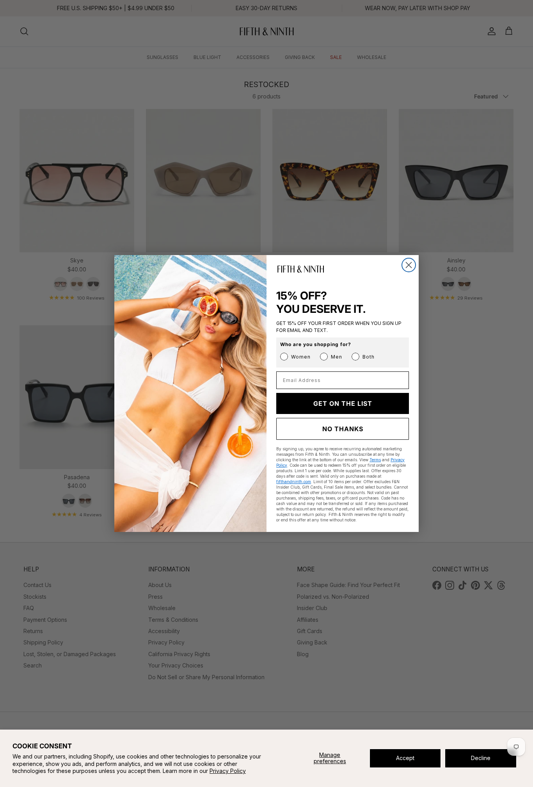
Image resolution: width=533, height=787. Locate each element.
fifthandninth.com (293, 481)
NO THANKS (342, 429)
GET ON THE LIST (342, 403)
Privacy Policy (228, 770)
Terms (375, 459)
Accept (405, 758)
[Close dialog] (409, 265)
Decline (480, 758)
